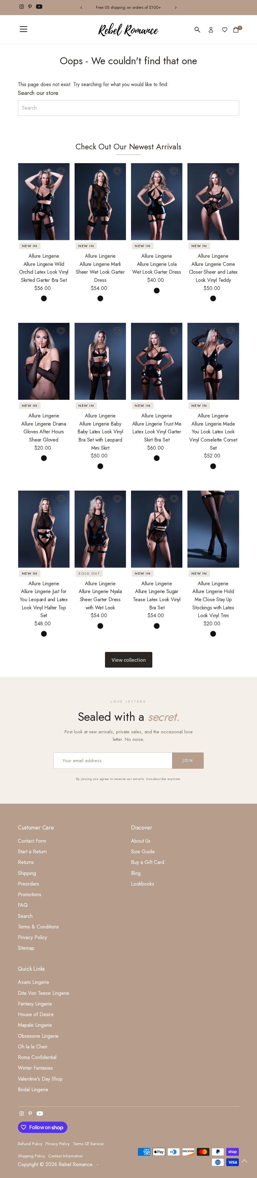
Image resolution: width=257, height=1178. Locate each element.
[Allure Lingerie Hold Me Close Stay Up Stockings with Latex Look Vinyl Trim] (213, 528)
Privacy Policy (32, 937)
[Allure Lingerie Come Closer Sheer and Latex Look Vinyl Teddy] (213, 201)
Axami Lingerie (33, 982)
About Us (140, 841)
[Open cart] (236, 30)
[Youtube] (39, 7)
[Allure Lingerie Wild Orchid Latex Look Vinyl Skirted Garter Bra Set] (43, 201)
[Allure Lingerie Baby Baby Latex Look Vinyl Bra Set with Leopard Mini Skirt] (100, 361)
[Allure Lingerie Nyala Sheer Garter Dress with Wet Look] (100, 528)
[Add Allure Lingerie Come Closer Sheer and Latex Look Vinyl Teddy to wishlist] (230, 171)
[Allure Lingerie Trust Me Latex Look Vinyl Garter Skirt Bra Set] (156, 361)
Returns (26, 862)
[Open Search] (197, 30)
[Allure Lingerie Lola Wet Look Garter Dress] (156, 201)
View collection (129, 660)
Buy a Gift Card (147, 862)
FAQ (23, 905)
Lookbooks (142, 883)
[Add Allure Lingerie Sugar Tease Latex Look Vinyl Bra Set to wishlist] (174, 499)
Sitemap (26, 948)
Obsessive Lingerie (38, 1036)
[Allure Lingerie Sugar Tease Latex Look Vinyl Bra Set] (156, 528)
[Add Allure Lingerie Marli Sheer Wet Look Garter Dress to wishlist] (117, 171)
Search (25, 916)
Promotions (29, 894)
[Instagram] (21, 7)
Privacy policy (57, 1144)
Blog (136, 873)
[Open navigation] (23, 30)
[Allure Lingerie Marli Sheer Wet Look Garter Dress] (100, 201)
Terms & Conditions (38, 926)
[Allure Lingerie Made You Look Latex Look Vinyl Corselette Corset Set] (213, 361)
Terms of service (88, 1144)
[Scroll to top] (244, 1161)
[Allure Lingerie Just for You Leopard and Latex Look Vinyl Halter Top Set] (43, 528)
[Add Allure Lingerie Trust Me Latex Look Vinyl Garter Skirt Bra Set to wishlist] (174, 331)
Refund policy (30, 1144)
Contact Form (32, 841)
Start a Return (32, 851)
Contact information (65, 1156)
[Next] (175, 8)
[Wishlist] (225, 30)
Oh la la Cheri (32, 1046)
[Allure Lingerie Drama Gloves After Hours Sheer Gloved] (43, 361)
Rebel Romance (75, 1164)
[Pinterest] (30, 7)
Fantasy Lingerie (35, 1003)
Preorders (28, 883)
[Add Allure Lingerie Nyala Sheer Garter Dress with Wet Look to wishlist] (117, 499)
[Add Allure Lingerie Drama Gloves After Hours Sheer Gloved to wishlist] (61, 331)
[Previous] (82, 8)
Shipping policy (31, 1156)
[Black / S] (44, 298)
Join (188, 760)
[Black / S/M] (100, 298)
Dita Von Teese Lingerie (43, 993)
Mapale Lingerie (35, 1025)
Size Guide (143, 851)
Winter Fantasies (35, 1068)
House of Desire (36, 1014)
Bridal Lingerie (33, 1089)
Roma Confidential (37, 1057)
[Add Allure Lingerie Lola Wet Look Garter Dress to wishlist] (174, 171)
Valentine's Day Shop (40, 1078)
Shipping (27, 873)
